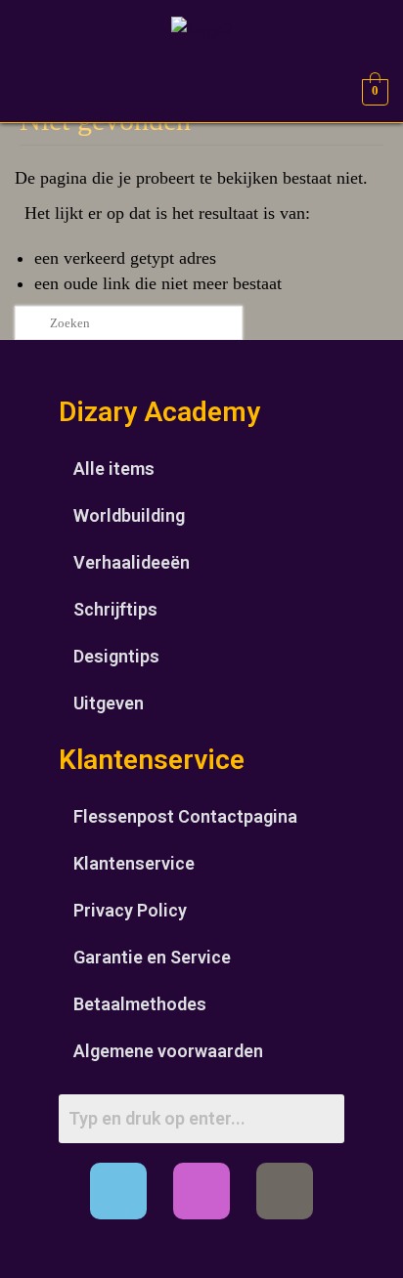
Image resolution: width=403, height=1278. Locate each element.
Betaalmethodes (139, 1004)
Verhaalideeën (131, 562)
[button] (30, 89)
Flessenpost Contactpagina (185, 816)
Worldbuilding (129, 515)
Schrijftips (115, 609)
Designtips (116, 656)
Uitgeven (108, 703)
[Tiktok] (284, 1191)
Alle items (114, 468)
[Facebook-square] (118, 1191)
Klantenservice (134, 863)
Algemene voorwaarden (168, 1051)
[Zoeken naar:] (129, 323)
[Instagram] (201, 1191)
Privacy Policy (130, 910)
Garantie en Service (152, 957)
